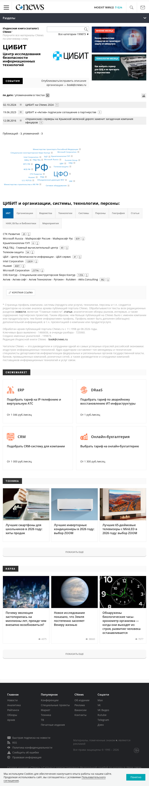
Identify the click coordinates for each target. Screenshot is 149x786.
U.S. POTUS (26, 180)
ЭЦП (46, 156)
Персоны (100, 213)
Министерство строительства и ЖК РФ (21, 184)
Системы (83, 213)
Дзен (101, 724)
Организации (25, 213)
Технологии (65, 213)
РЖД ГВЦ (36, 160)
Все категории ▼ (73, 34)
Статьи (135, 213)
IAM (70, 181)
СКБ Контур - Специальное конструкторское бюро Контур (39, 275)
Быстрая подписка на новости (31, 737)
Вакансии (80, 710)
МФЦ (26, 160)
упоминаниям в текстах (30, 95)
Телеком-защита (61, 166)
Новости (12, 700)
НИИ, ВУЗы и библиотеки (21, 223)
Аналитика (14, 705)
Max (100, 700)
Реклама (79, 705)
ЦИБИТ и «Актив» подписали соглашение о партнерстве (60, 112)
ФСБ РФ (27, 169)
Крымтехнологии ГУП (60, 156)
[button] (131, 7)
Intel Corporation (31, 157)
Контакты (80, 715)
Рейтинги (13, 710)
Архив (11, 720)
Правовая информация (26, 757)
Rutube (102, 715)
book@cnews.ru (76, 85)
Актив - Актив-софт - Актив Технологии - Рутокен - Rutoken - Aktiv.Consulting (50, 279)
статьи (68, 311)
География (118, 213)
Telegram (103, 720)
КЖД (71, 163)
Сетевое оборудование (56, 185)
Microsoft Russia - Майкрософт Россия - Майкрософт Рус (38, 238)
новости (21, 311)
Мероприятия (50, 223)
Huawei (31, 177)
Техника (46, 715)
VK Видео (103, 710)
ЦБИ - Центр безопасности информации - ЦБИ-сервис (37, 256)
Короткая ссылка (22, 292)
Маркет (45, 710)
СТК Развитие (36, 174)
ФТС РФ (26, 164)
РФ (41, 167)
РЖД (42, 177)
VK (99, 705)
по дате (8, 95)
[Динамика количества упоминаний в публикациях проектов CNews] (143, 95)
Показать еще (74, 552)
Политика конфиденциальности (32, 747)
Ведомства (45, 213)
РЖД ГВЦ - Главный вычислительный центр (30, 247)
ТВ (42, 720)
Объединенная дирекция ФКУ (50, 180)
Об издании (81, 700)
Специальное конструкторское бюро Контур (30, 152)
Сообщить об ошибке (25, 752)
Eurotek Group (71, 160)
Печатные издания (53, 724)
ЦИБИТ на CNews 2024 (39, 104)
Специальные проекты (55, 705)
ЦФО (60, 173)
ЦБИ (61, 163)
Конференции (50, 700)
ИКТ (8, 213)
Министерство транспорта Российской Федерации (55, 149)
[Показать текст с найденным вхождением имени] (47, 95)
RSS (14, 742)
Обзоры (12, 715)
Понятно (135, 777)
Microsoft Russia (51, 159)
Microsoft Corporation (66, 152)
